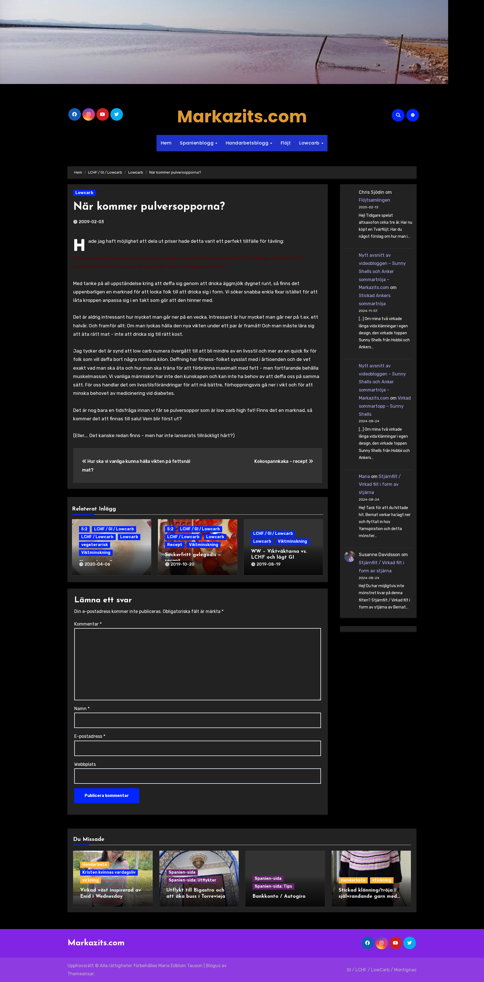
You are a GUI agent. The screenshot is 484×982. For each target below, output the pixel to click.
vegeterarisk (94, 544)
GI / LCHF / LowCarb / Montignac (381, 969)
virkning (90, 880)
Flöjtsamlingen (374, 200)
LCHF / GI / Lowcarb (114, 529)
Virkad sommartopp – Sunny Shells (385, 406)
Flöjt (286, 143)
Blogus (213, 965)
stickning (381, 880)
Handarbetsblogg (248, 143)
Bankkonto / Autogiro (279, 896)
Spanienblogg (197, 143)
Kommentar (88, 624)
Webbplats (85, 764)
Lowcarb (310, 143)
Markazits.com (242, 116)
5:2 (84, 529)
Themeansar (81, 973)
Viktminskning (95, 552)
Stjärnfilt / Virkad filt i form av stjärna (380, 484)
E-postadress (89, 736)
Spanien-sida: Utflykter (193, 880)
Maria (364, 476)
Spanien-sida (182, 872)
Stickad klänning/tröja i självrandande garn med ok (368, 896)
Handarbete (94, 864)
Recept (174, 544)
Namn (82, 708)
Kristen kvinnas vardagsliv (109, 872)
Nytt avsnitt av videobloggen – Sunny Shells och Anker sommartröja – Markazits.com (382, 271)
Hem (166, 143)
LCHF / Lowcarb (97, 537)
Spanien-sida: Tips (273, 886)
